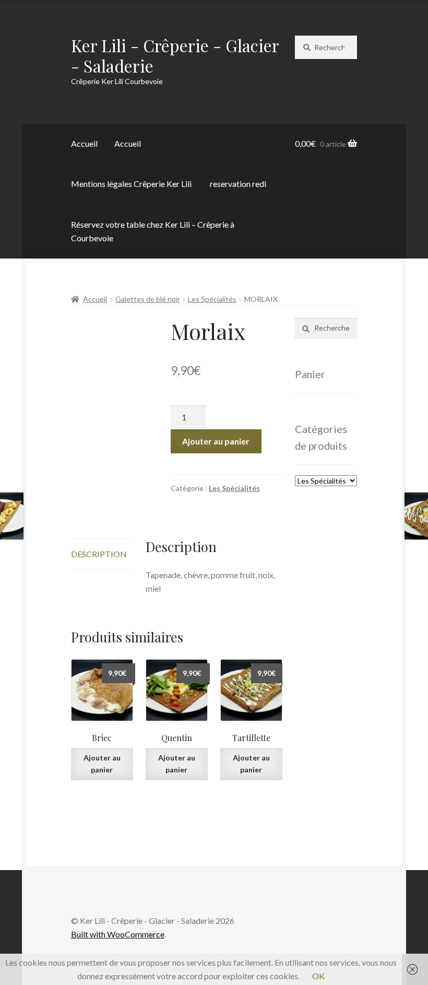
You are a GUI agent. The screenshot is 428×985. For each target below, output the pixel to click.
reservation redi (238, 184)
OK (318, 976)
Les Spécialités (212, 299)
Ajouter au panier (215, 441)
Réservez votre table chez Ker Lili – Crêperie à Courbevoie (152, 231)
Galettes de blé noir (147, 299)
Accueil (84, 143)
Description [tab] (99, 554)
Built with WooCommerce (117, 934)
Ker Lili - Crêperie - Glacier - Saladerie (175, 55)
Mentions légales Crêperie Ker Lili (131, 184)
